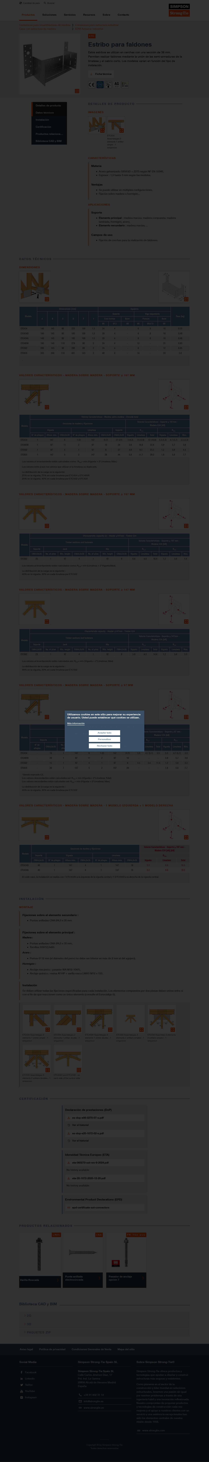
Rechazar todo (104, 745)
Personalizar (104, 739)
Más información (76, 723)
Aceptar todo (104, 732)
